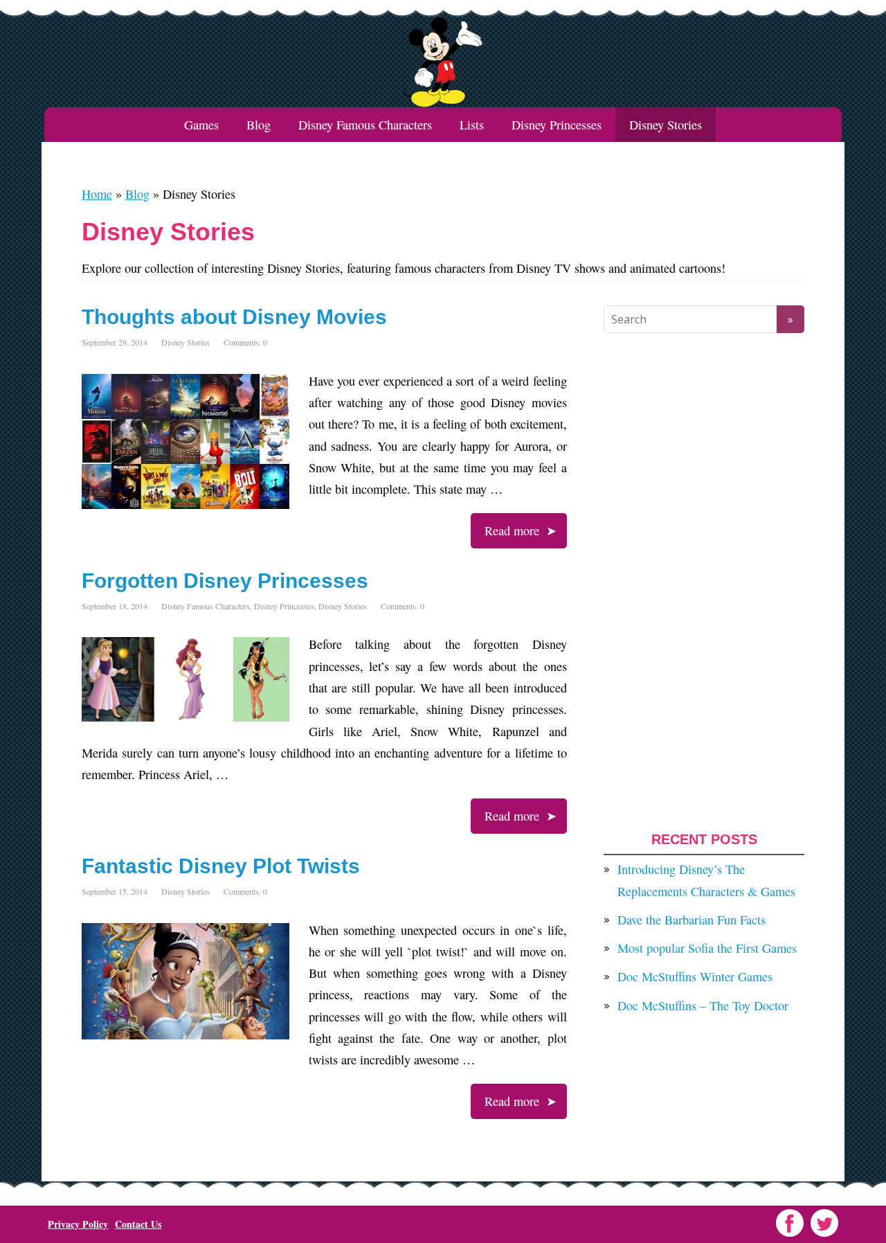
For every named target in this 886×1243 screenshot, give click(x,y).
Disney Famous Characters (365, 124)
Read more (512, 530)
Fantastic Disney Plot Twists (221, 866)
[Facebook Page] (790, 1223)
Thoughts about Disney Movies (234, 316)
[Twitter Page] (824, 1223)
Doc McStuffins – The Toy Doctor (702, 1005)
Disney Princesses (557, 124)
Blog (258, 124)
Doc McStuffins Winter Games (694, 976)
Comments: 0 (245, 342)
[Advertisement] (704, 582)
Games (201, 124)
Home (97, 194)
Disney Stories (185, 342)
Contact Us (138, 1224)
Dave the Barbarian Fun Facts (691, 919)
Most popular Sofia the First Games (707, 948)
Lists (472, 124)
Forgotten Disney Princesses (225, 580)
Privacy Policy (78, 1224)
